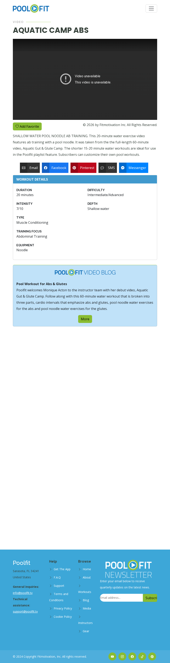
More (85, 319)
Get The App (62, 569)
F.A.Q (57, 577)
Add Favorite (29, 126)
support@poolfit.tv (25, 611)
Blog (86, 600)
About (87, 577)
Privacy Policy (63, 608)
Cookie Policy (63, 617)
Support (59, 586)
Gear (86, 631)
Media (87, 608)
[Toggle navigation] (151, 8)
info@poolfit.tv (23, 593)
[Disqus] (85, 378)
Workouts (84, 592)
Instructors (85, 623)
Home (87, 569)
